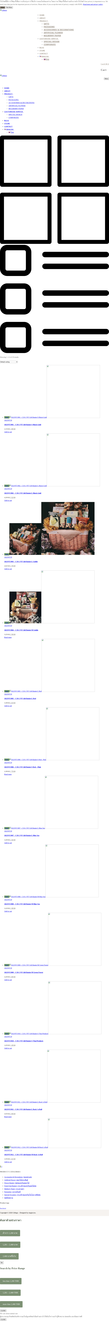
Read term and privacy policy (93, 4)
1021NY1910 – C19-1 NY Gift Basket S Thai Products (23, 1041)
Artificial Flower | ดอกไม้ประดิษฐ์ (16, 1180)
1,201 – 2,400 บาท (10, 1245)
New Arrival (3, 1208)
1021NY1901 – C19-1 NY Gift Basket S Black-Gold (22, 425)
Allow (2, 7)
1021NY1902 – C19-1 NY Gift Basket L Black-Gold (22, 493)
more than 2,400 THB (11, 1304)
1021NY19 (8, 420)
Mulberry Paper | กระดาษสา (14, 1189)
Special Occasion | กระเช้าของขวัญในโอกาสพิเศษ (22, 1195)
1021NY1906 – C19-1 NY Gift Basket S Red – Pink (22, 767)
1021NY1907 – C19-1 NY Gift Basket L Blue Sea (21, 835)
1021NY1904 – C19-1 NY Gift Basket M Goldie (21, 630)
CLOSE (3, 1310)
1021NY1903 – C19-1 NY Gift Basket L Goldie (21, 561)
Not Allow (9, 7)
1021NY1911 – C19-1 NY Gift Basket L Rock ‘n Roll (23, 1109)
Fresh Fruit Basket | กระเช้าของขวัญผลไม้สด (20, 1186)
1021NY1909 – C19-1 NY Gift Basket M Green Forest (23, 972)
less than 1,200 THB (11, 1281)
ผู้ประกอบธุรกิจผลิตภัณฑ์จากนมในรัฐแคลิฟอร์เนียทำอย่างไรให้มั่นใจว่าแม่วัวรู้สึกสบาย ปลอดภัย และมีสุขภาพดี (41, 1316)
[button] (8, 432)
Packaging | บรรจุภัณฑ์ (12, 1192)
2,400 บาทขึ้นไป (9, 1256)
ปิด (2, 1262)
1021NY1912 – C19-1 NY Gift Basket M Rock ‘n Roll (23, 1155)
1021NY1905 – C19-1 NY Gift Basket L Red (20, 698)
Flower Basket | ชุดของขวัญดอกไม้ (16, 1183)
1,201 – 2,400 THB (10, 1293)
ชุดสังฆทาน (8, 1198)
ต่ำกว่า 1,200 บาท (10, 1233)
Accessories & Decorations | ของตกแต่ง (18, 1177)
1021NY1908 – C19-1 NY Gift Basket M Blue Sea (22, 904)
